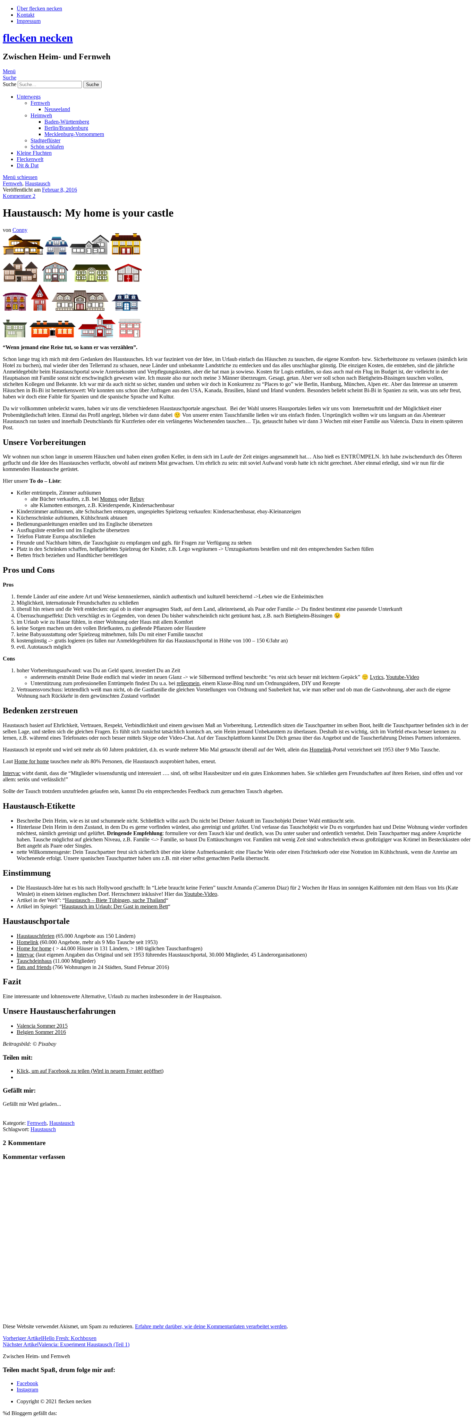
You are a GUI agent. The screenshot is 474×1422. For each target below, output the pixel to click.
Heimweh (41, 115)
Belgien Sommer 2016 (41, 1032)
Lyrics (376, 677)
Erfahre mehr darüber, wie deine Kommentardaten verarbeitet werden (211, 1326)
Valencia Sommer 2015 (42, 1026)
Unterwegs (29, 97)
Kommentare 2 (19, 196)
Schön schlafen (47, 147)
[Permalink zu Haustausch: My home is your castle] (72, 335)
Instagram (27, 1389)
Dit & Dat (28, 165)
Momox (108, 499)
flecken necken (38, 38)
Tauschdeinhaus (34, 961)
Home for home (31, 761)
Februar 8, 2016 (59, 190)
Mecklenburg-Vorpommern (74, 134)
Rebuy (137, 499)
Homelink (320, 749)
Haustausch (37, 183)
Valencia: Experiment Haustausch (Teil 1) (66, 1344)
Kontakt (25, 15)
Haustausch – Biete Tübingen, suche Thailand (115, 900)
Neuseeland (57, 109)
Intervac (11, 773)
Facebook (27, 1383)
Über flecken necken (39, 8)
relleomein (188, 683)
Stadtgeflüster (45, 140)
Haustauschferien (35, 936)
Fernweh (40, 103)
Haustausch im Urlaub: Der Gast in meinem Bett (115, 906)
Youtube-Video (402, 677)
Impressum (29, 21)
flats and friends (34, 967)
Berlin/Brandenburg (66, 128)
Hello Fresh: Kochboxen (49, 1338)
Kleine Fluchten (34, 153)
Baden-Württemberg (66, 122)
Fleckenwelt (30, 159)
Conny (19, 230)
